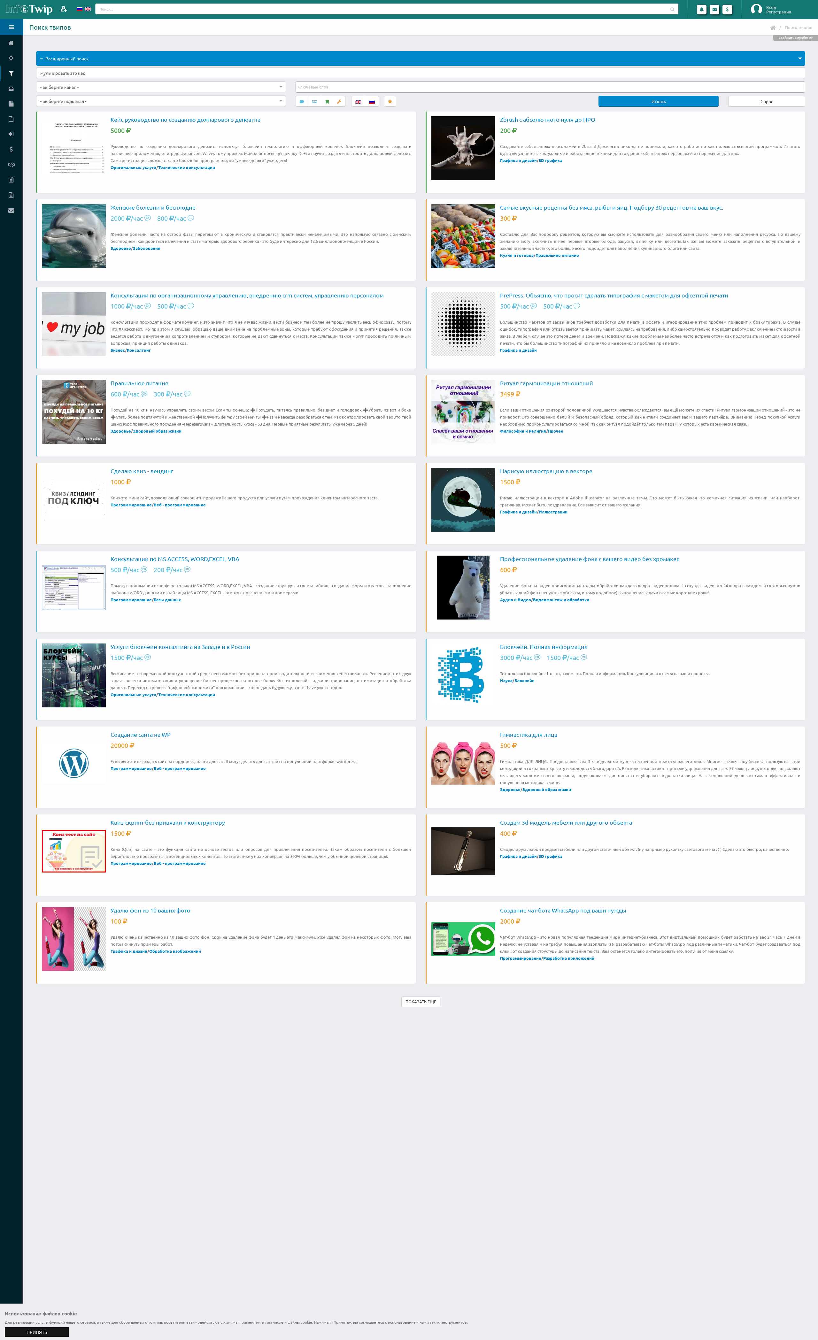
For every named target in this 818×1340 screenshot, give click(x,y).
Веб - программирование (180, 504)
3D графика (550, 160)
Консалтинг (139, 350)
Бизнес (118, 350)
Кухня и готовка (517, 255)
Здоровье (121, 248)
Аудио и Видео (515, 599)
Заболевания (146, 248)
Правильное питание (557, 255)
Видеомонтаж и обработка (561, 599)
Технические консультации (186, 167)
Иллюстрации (553, 511)
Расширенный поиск (67, 58)
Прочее (555, 431)
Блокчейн (524, 680)
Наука (506, 680)
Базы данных (167, 599)
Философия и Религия (523, 431)
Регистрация (778, 12)
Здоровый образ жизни (157, 431)
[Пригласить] (64, 9)
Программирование (131, 504)
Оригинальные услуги (133, 167)
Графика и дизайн (518, 160)
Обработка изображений (175, 951)
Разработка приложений (568, 958)
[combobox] (161, 86)
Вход (771, 7)
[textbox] (313, 86)
